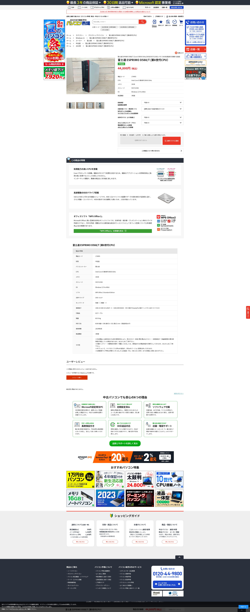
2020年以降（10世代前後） (109, 27)
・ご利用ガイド (99, 582)
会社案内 (156, 7)
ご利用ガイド (159, 16)
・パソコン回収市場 (125, 580)
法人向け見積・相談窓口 (176, 16)
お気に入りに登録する (179, 53)
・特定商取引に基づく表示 (103, 577)
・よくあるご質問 (100, 574)
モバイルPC (130, 7)
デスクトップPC (99, 7)
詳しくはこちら (80, 542)
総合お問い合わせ (176, 7)
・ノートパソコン (71, 571)
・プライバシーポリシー (102, 585)
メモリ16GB (105, 30)
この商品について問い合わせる (151, 151)
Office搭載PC (115, 7)
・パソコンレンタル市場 (126, 582)
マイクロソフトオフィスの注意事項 (128, 113)
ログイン (84, 373)
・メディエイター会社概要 (127, 571)
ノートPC (84, 7)
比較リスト (248, 314)
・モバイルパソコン (72, 585)
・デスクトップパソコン (73, 574)
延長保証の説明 (122, 105)
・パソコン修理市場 (125, 577)
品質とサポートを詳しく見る (125, 443)
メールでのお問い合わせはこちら (167, 584)
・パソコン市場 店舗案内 (102, 571)
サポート (147, 7)
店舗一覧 (164, 7)
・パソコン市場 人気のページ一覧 (129, 588)
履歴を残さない (179, 393)
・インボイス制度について (103, 588)
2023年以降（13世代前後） (127, 27)
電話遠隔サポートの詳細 (125, 125)
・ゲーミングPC (71, 588)
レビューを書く (77, 377)
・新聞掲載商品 (71, 582)
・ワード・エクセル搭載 (73, 580)
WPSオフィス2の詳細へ (125, 111)
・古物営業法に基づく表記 (103, 580)
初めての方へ (148, 16)
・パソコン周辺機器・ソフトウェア (77, 577)
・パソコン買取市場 (125, 574)
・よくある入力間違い (125, 585)
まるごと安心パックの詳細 (125, 127)
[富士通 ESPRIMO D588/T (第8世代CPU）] (90, 76)
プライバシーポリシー (18, 609)
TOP (72, 7)
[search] (142, 22)
